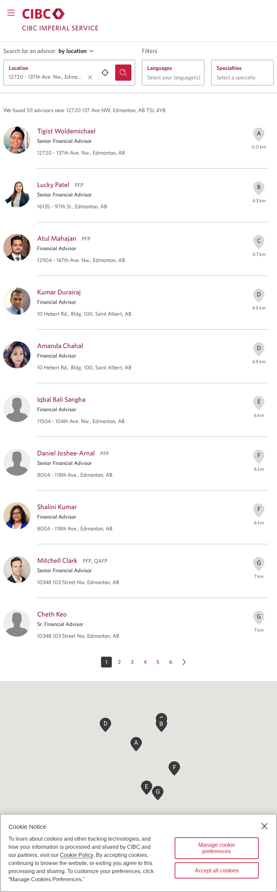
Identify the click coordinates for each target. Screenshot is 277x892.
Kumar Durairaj (59, 292)
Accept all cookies (216, 870)
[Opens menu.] (11, 12)
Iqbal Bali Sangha (61, 399)
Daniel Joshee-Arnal (66, 453)
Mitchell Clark (57, 560)
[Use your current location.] (105, 72)
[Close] (264, 826)
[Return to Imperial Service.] (43, 13)
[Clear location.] (90, 77)
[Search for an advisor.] (123, 72)
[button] (78, 51)
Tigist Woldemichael (66, 131)
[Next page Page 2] (184, 662)
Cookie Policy (76, 855)
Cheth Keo (52, 614)
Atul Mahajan (56, 238)
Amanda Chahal (60, 345)
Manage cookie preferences (216, 848)
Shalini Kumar (57, 506)
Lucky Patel (53, 184)
